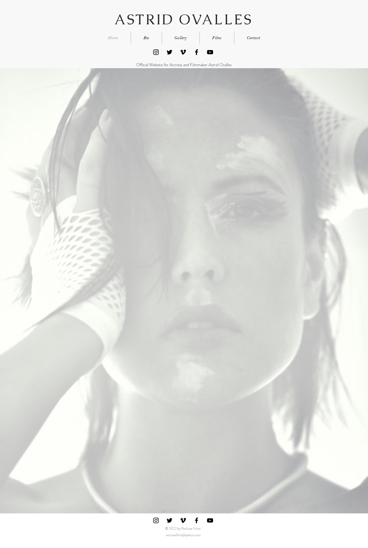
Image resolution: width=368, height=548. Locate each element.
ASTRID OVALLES (183, 19)
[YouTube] (210, 52)
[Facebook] (196, 52)
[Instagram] (156, 52)
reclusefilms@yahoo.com (183, 534)
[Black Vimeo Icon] (183, 52)
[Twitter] (169, 52)
